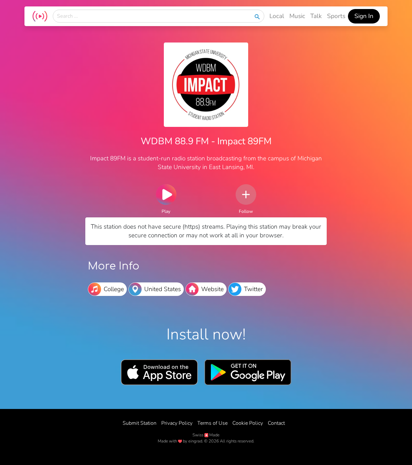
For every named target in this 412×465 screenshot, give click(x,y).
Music (297, 16)
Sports (336, 16)
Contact (276, 423)
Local (276, 16)
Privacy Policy (176, 423)
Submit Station (139, 423)
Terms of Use (212, 423)
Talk (316, 16)
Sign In (363, 16)
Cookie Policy (247, 423)
